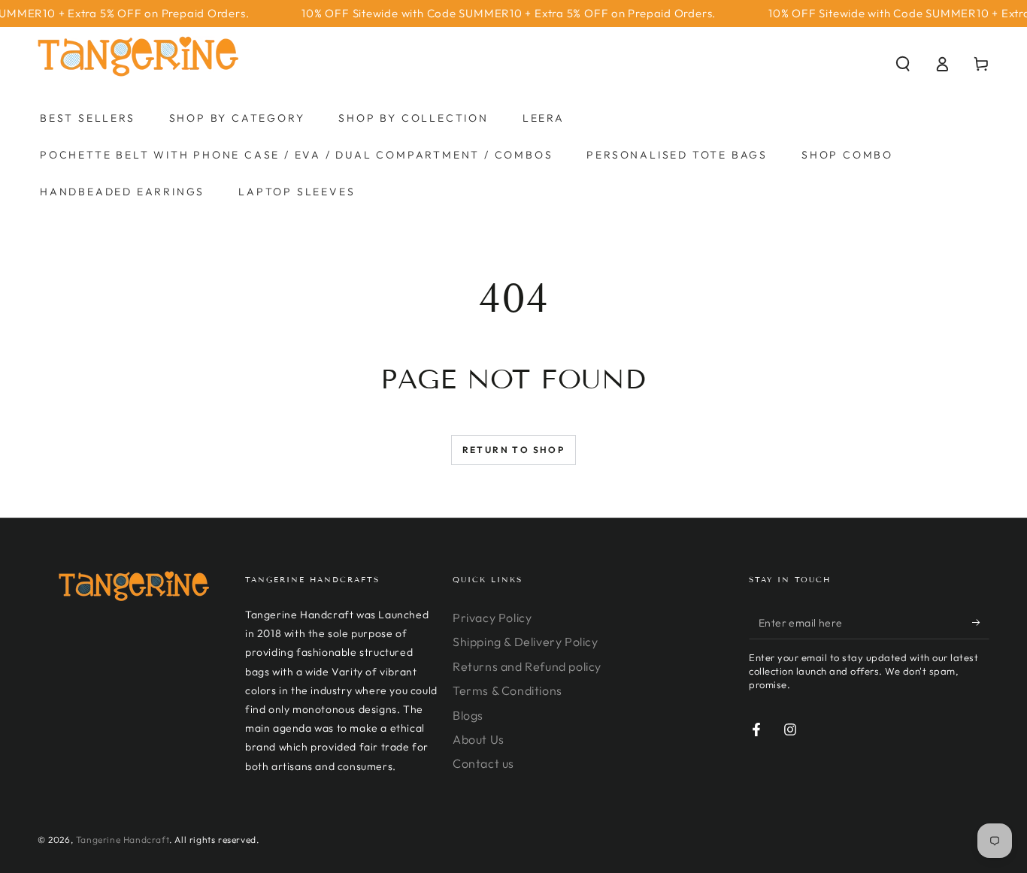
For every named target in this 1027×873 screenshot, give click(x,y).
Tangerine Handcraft (122, 839)
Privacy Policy (492, 617)
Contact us (483, 763)
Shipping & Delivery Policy (525, 641)
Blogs (468, 715)
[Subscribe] (980, 622)
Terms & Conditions (507, 690)
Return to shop (513, 449)
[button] (902, 63)
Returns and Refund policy (527, 666)
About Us (478, 739)
